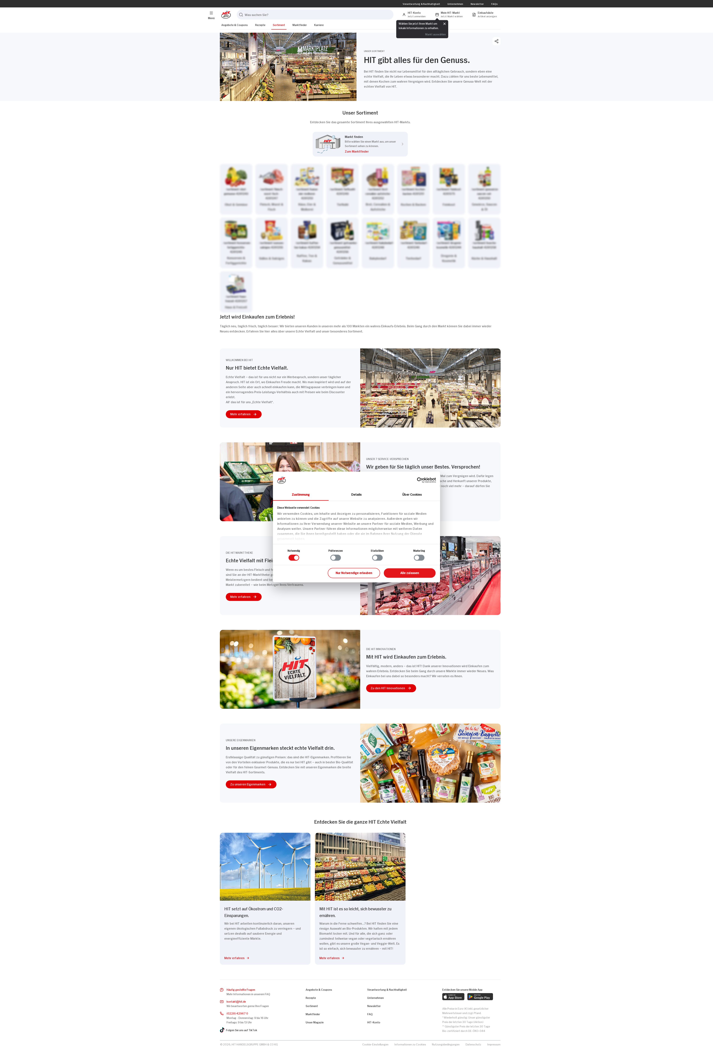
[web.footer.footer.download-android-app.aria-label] (480, 996)
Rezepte (260, 24)
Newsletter (477, 3)
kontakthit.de (236, 1001)
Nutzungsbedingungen (446, 1044)
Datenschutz (473, 1044)
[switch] (335, 558)
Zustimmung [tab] (301, 494)
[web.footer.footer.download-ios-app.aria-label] (453, 996)
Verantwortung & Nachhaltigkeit (421, 3)
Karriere (319, 24)
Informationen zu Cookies (410, 1044)
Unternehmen (455, 3)
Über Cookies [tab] (412, 494)
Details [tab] (356, 494)
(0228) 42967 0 (237, 1013)
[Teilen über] (496, 41)
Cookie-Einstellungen (375, 1044)
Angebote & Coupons (234, 24)
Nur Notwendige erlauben (354, 572)
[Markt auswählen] (360, 238)
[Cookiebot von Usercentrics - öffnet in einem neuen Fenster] (419, 480)
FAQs (494, 3)
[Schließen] (444, 23)
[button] (370, 152)
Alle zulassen (409, 572)
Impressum (493, 1044)
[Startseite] (225, 15)
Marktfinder (299, 24)
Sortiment (279, 24)
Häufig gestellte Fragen (241, 989)
